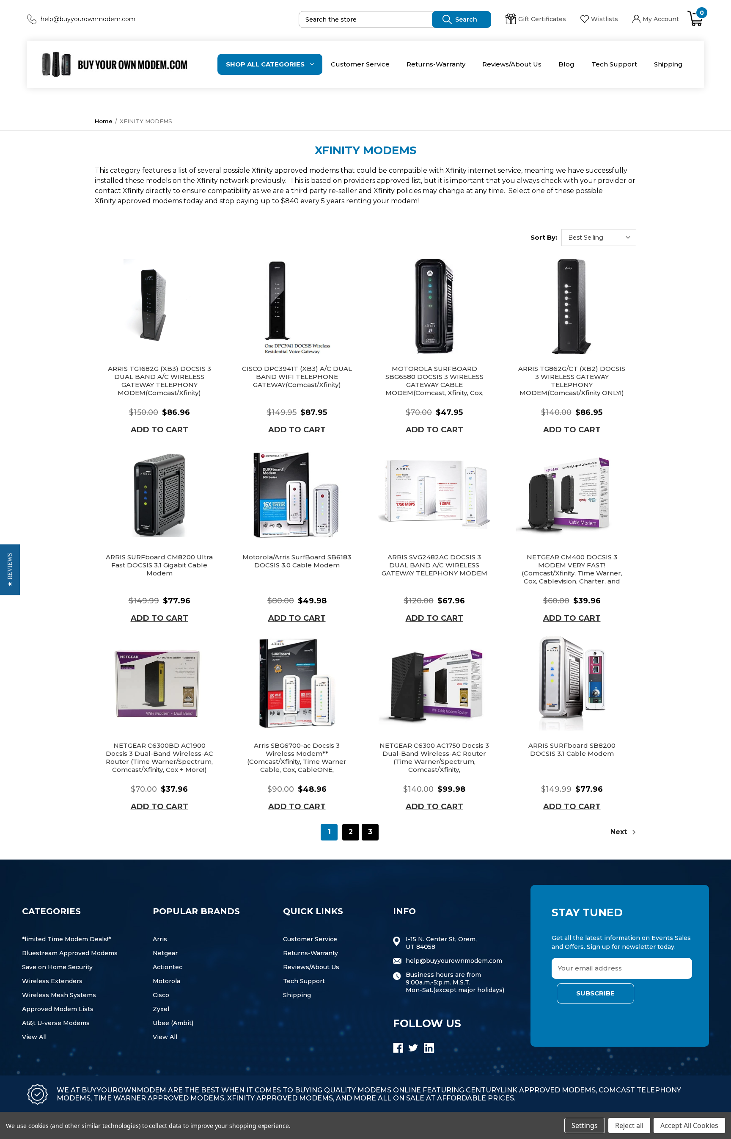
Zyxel (161, 1009)
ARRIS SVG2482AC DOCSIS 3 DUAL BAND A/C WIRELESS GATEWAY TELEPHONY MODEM (434, 565)
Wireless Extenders (52, 981)
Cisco (161, 995)
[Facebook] (398, 1048)
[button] (10, 569)
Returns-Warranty (436, 64)
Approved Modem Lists (57, 1009)
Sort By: (543, 237)
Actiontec (167, 967)
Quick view (159, 306)
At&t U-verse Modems (56, 1023)
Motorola (166, 981)
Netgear (165, 953)
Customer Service (360, 64)
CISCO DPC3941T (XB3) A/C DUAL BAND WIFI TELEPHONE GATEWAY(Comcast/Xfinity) (297, 377)
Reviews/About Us (511, 64)
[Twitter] (413, 1048)
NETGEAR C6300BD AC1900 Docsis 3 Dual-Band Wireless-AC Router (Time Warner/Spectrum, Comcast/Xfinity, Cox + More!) (159, 757)
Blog (566, 64)
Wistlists (604, 19)
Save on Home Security (57, 967)
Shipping (668, 64)
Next (619, 832)
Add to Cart (159, 429)
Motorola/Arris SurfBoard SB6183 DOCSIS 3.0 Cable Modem (296, 561)
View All (34, 1037)
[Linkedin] (429, 1048)
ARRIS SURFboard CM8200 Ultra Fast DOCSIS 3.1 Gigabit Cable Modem (159, 565)
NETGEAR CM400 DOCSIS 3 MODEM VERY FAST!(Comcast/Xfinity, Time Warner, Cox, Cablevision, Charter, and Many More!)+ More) (572, 573)
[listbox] (598, 237)
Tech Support (614, 64)
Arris (160, 939)
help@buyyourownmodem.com (88, 19)
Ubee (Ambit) (173, 1023)
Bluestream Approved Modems (70, 953)
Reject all (629, 1125)
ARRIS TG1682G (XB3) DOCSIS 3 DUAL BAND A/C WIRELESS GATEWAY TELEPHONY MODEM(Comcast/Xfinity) (159, 381)
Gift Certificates (542, 19)
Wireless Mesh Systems (59, 995)
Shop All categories (265, 64)
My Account (661, 19)
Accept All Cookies (689, 1125)
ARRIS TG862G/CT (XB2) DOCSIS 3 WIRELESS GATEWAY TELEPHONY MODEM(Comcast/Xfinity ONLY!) (571, 381)
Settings (585, 1125)
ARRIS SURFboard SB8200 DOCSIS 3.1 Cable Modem (572, 749)
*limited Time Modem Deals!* (66, 939)
